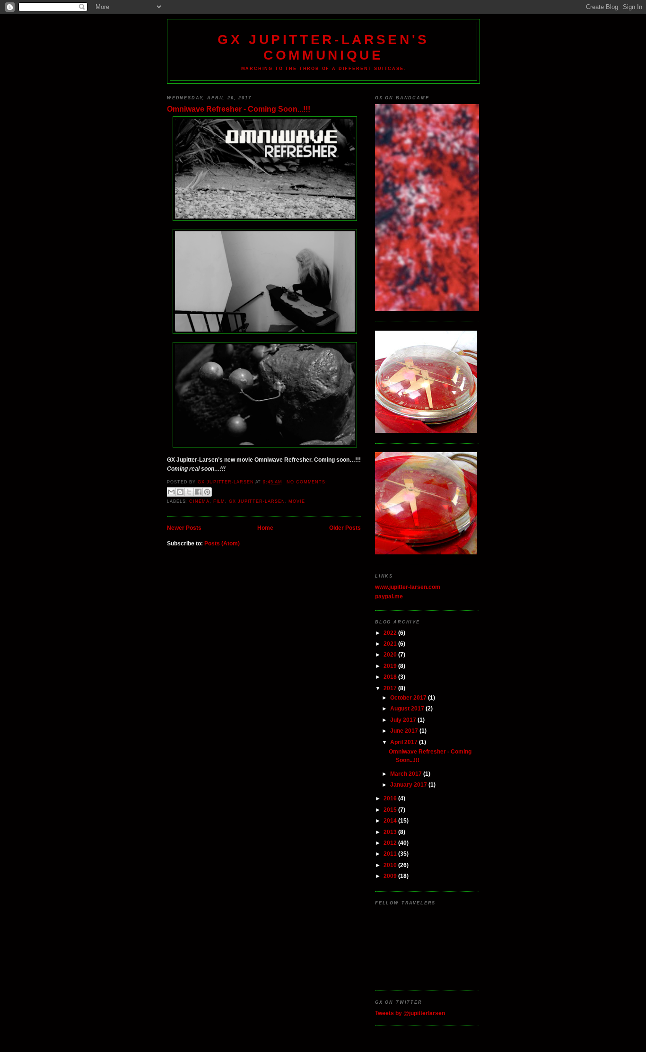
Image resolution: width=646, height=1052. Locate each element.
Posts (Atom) (222, 543)
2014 (391, 820)
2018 (391, 677)
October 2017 (409, 697)
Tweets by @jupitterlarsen (410, 1013)
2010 (391, 865)
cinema (199, 501)
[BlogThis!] (180, 492)
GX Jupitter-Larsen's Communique (323, 47)
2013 (391, 832)
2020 (391, 654)
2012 (391, 843)
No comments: (307, 482)
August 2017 (408, 708)
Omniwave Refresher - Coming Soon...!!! (238, 109)
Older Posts (345, 528)
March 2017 (406, 774)
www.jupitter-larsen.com (407, 587)
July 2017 (404, 720)
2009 (391, 876)
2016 (391, 798)
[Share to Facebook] (198, 492)
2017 (391, 688)
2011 (391, 853)
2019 (391, 666)
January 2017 (409, 784)
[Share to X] (189, 492)
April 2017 (404, 742)
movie (296, 501)
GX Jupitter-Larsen (257, 501)
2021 (391, 643)
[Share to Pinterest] (207, 492)
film (219, 501)
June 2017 (404, 731)
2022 (391, 633)
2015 (391, 810)
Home (265, 528)
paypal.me (389, 596)
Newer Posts (184, 528)
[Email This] (171, 492)
